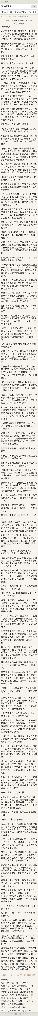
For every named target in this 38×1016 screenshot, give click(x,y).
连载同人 (23, 12)
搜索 (34, 6)
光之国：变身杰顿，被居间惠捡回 (17, 992)
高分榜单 (32, 12)
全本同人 (14, 12)
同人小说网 (6, 6)
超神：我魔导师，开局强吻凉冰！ (17, 998)
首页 (2, 16)
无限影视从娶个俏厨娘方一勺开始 (17, 1001)
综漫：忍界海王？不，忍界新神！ (17, 1010)
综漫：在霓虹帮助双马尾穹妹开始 (17, 986)
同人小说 (4, 12)
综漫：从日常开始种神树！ (13, 1004)
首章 (4, 975)
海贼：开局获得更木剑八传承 (14, 982)
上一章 (10, 975)
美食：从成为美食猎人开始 (13, 1007)
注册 (2, 2)
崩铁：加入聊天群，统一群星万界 (17, 989)
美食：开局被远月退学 (20, 16)
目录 (34, 975)
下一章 (23, 975)
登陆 (6, 2)
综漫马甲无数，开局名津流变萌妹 (17, 995)
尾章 (29, 975)
